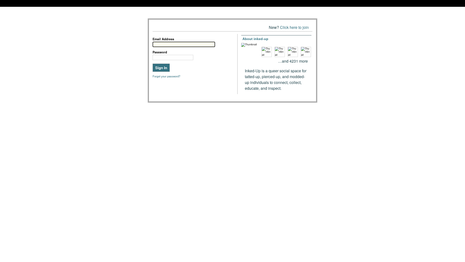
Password (160, 52)
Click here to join (294, 27)
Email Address (163, 39)
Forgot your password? (166, 76)
